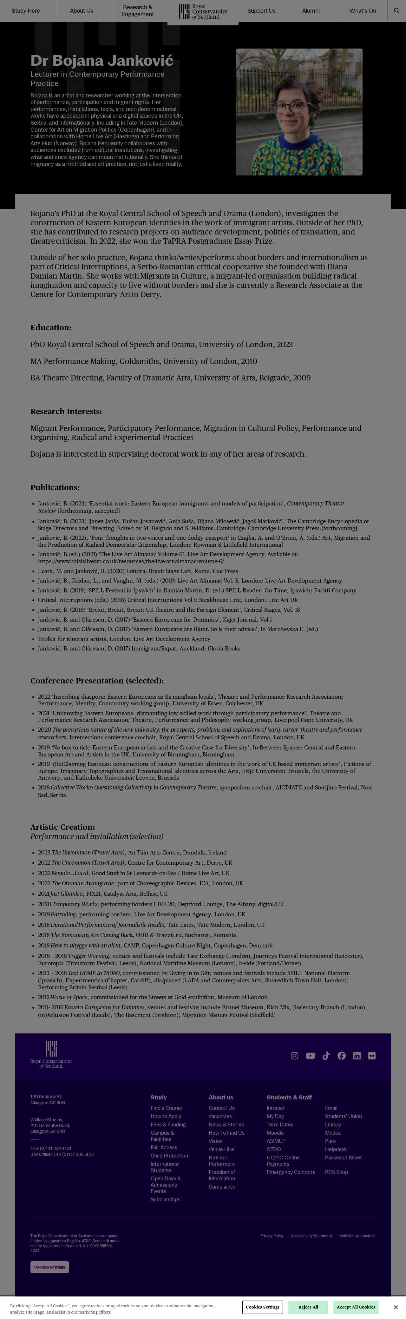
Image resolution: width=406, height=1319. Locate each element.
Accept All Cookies (356, 1307)
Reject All (308, 1307)
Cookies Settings (262, 1307)
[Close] (396, 1307)
